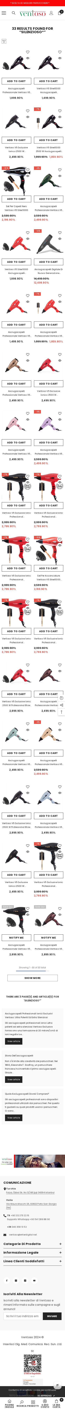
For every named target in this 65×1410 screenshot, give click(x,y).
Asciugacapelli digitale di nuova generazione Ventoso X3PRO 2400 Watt (48, 271)
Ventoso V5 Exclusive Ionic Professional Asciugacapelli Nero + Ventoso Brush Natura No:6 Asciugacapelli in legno (48, 884)
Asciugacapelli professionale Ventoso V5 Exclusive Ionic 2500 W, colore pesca (48, 762)
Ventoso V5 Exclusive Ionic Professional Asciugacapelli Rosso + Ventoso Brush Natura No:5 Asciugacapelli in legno (16, 577)
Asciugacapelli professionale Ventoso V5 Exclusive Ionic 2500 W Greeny (16, 762)
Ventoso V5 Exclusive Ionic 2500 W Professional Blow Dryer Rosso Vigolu (16, 703)
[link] (32, 1161)
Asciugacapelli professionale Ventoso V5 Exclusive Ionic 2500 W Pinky (16, 452)
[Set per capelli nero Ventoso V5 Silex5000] (16, 181)
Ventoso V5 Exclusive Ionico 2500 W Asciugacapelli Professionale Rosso (48, 393)
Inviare (52, 1316)
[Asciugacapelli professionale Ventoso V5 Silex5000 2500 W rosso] (16, 307)
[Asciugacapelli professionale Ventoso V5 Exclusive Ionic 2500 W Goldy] (16, 365)
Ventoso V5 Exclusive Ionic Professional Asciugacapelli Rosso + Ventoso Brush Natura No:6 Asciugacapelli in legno (16, 640)
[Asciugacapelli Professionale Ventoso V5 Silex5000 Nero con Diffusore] (16, 63)
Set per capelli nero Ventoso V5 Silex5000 (16, 208)
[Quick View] (27, 58)
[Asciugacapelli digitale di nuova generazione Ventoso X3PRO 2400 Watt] (48, 244)
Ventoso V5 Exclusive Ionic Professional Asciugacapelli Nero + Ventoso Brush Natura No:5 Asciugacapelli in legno (16, 515)
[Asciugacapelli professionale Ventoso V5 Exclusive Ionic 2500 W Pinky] (16, 424)
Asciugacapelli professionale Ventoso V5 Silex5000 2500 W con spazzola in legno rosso (48, 334)
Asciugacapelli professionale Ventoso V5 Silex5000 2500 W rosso (16, 334)
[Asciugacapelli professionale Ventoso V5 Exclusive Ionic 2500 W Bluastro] (48, 798)
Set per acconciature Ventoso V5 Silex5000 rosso (48, 577)
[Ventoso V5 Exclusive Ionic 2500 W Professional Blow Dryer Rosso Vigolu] (16, 676)
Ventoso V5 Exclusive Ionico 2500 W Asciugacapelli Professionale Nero (16, 149)
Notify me (16, 937)
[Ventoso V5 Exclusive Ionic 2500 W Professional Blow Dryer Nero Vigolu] (16, 798)
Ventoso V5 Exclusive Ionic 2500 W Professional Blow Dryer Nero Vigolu (16, 825)
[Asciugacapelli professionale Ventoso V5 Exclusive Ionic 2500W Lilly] (48, 424)
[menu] (4, 13)
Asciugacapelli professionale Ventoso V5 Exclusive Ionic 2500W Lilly (48, 452)
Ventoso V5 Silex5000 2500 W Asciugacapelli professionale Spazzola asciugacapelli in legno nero (48, 149)
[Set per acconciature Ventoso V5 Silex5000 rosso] (48, 550)
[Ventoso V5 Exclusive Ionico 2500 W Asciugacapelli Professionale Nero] (16, 122)
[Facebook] (6, 1280)
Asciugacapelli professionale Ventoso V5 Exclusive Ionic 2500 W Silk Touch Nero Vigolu (16, 947)
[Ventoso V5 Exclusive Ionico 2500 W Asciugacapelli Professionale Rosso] (48, 365)
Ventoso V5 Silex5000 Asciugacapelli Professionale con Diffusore (48, 90)
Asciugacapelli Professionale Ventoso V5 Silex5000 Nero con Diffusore (16, 90)
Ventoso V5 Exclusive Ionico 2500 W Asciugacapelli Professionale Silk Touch (16, 884)
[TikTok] (25, 1280)
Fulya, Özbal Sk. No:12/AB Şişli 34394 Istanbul (30, 1192)
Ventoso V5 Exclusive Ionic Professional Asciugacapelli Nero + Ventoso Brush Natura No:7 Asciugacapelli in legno (48, 640)
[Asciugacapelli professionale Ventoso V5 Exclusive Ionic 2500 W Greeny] (16, 735)
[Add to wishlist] (27, 52)
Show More (32, 978)
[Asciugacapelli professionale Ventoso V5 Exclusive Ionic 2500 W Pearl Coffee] (48, 676)
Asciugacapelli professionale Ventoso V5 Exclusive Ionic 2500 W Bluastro (48, 825)
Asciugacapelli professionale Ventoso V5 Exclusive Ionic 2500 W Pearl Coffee (48, 703)
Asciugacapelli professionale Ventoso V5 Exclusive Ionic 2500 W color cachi (48, 208)
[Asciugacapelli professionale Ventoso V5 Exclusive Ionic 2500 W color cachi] (48, 181)
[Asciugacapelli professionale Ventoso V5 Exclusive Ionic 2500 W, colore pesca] (48, 735)
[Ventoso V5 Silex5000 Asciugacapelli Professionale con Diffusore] (48, 63)
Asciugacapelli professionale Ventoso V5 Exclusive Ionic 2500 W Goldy (16, 393)
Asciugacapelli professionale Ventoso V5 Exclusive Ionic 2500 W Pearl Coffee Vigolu (48, 947)
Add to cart (16, 81)
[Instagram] (16, 1280)
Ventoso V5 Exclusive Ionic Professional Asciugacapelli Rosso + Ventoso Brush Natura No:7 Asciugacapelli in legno (48, 515)
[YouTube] (34, 1280)
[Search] (14, 13)
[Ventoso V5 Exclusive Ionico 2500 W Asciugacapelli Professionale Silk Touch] (16, 857)
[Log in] (51, 13)
